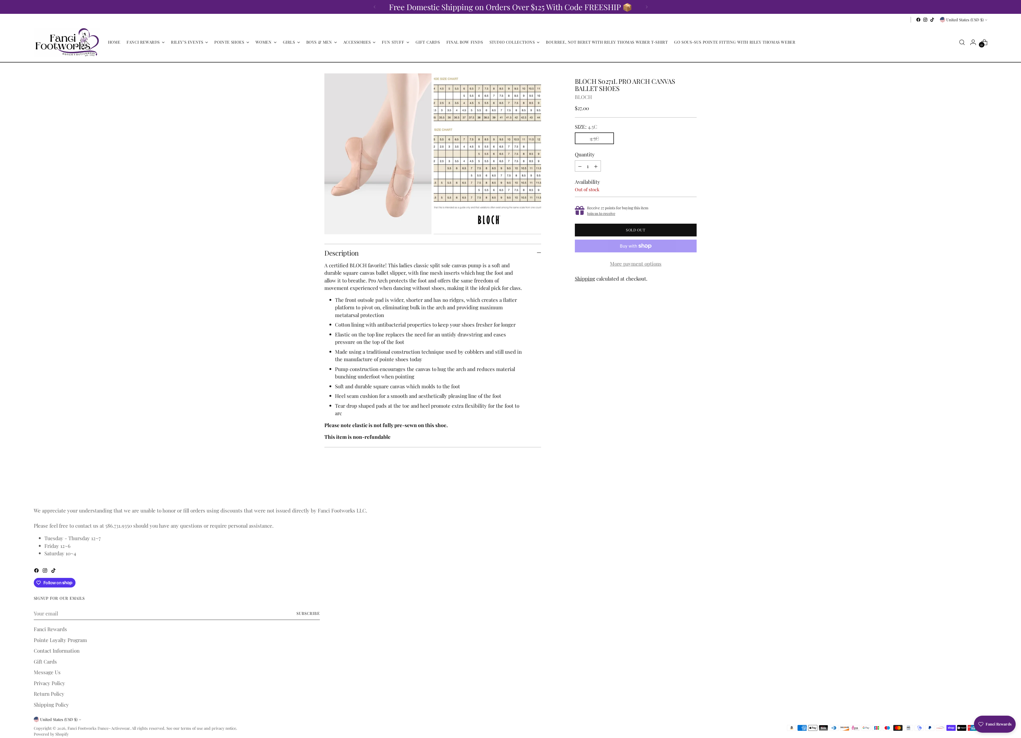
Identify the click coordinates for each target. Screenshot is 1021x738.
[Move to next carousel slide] (692, 487)
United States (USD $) (965, 19)
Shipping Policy (51, 704)
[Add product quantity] (596, 166)
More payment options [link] (636, 263)
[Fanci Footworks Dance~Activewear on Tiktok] (932, 19)
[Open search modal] (962, 42)
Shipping (585, 278)
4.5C (594, 138)
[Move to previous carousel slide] (679, 487)
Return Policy (49, 693)
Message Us (47, 672)
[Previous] (374, 7)
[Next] (646, 7)
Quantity (585, 154)
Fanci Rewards (50, 629)
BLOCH (583, 96)
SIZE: (586, 126)
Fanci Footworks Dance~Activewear (99, 728)
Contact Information (56, 650)
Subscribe (308, 613)
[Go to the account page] (973, 42)
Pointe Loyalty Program (60, 639)
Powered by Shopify (51, 734)
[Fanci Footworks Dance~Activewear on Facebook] (918, 19)
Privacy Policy (49, 682)
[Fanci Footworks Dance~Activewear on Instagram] (925, 19)
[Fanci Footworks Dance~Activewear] (67, 42)
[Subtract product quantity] (580, 166)
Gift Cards (45, 661)
